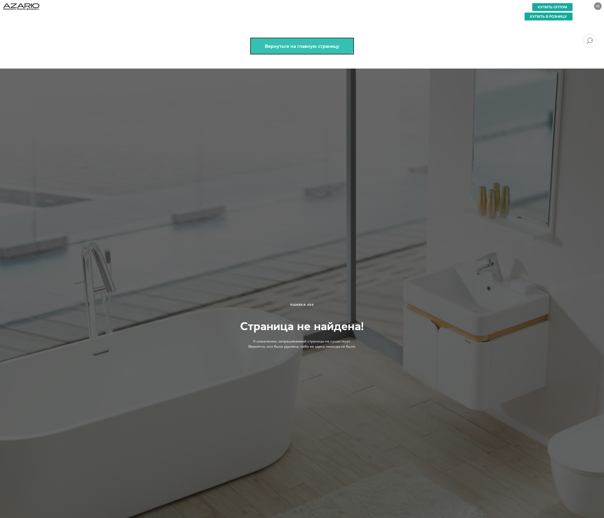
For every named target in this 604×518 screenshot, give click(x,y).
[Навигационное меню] (598, 6)
